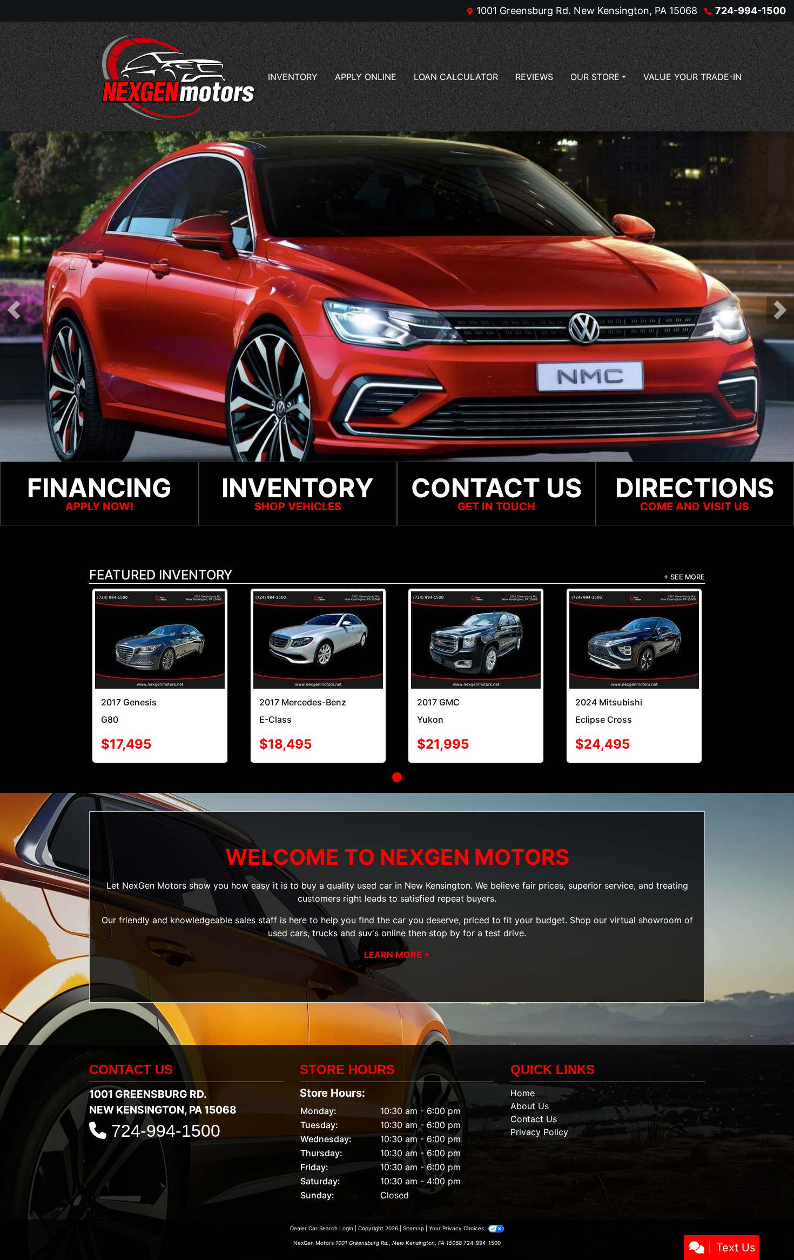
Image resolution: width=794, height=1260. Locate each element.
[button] (14, 310)
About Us (529, 1107)
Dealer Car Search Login (321, 1229)
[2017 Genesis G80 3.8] (159, 640)
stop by (444, 933)
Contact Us (533, 1120)
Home (522, 1094)
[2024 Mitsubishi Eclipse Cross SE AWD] (634, 640)
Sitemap (413, 1229)
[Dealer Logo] (178, 76)
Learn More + (397, 955)
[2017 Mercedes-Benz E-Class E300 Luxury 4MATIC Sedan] (318, 640)
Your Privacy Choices (457, 1229)
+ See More (684, 578)
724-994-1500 (750, 10)
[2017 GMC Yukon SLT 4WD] (475, 640)
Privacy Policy (539, 1133)
